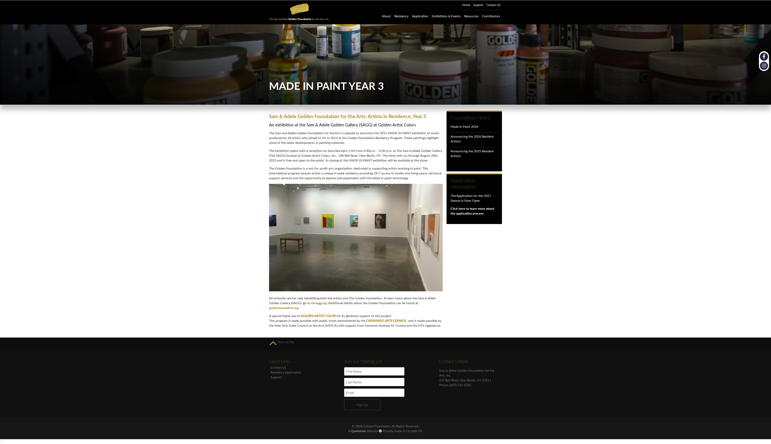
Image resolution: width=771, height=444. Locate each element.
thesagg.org (319, 303)
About (386, 16)
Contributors (491, 16)
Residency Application (285, 372)
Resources (471, 16)
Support (276, 377)
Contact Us (278, 367)
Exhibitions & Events (446, 16)
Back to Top (285, 342)
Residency (401, 16)
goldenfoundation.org (284, 308)
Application (420, 16)
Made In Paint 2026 (464, 126)
